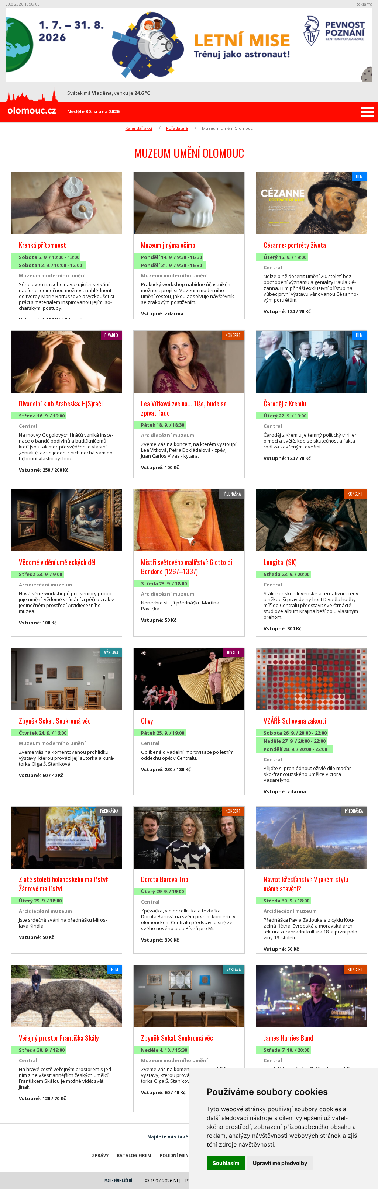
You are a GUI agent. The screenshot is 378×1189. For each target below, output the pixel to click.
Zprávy (100, 1155)
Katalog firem (134, 1155)
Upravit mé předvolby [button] (280, 1163)
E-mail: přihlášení (117, 1180)
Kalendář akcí (139, 128)
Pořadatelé (177, 128)
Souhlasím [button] (226, 1163)
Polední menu (176, 1155)
